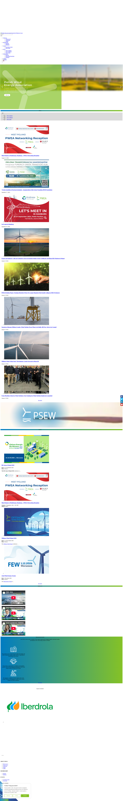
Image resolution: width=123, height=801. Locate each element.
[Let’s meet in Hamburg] (26, 221)
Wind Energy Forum (7, 581)
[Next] (3, 755)
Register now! (8, 95)
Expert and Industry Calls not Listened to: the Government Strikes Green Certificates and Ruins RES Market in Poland (33, 258)
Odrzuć (16, 795)
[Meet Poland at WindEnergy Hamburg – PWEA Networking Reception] (26, 153)
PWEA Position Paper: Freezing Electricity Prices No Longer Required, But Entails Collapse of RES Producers (31, 292)
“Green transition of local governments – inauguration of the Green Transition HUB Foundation (27, 190)
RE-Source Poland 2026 (8, 465)
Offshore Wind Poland (8, 544)
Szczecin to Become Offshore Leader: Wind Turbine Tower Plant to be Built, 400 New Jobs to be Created (29, 327)
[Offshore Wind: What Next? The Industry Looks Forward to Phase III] (26, 359)
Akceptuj (25, 795)
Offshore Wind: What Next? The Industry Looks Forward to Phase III (20, 361)
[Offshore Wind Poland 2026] (26, 535)
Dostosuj (8, 795)
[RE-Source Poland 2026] (26, 462)
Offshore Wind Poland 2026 (9, 538)
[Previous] (2, 755)
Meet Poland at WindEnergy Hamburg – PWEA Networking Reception (20, 155)
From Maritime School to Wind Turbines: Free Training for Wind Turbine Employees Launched (27, 395)
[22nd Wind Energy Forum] (26, 573)
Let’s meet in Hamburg (8, 224)
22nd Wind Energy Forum (9, 575)
